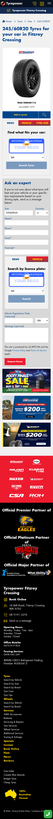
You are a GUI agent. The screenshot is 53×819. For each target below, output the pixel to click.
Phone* (8, 228)
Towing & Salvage (13, 737)
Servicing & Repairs (13, 721)
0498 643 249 (12, 654)
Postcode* (10, 247)
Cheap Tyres (10, 782)
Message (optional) (14, 326)
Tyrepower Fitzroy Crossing (29, 10)
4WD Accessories (13, 714)
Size (7, 208)
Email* (8, 238)
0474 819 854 (12, 645)
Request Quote (15, 361)
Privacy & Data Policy (21, 811)
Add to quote (20, 114)
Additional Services (13, 733)
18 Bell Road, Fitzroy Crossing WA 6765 (26, 607)
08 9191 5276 (18, 615)
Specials (9, 741)
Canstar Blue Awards (14, 774)
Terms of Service (39, 350)
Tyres (7, 676)
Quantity (39, 208)
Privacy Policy (18, 350)
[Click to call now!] (35, 3)
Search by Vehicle (13, 679)
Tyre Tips (8, 695)
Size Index (9, 771)
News (7, 756)
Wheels (8, 699)
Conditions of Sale (39, 811)
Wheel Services (11, 729)
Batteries (8, 718)
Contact (8, 744)
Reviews (9, 760)
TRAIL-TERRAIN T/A (26, 103)
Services (9, 710)
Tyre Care (8, 691)
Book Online (11, 748)
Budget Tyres (10, 778)
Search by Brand (12, 687)
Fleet (7, 752)
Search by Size (11, 683)
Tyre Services (10, 725)
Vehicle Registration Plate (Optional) (17, 315)
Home (8, 21)
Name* (8, 218)
